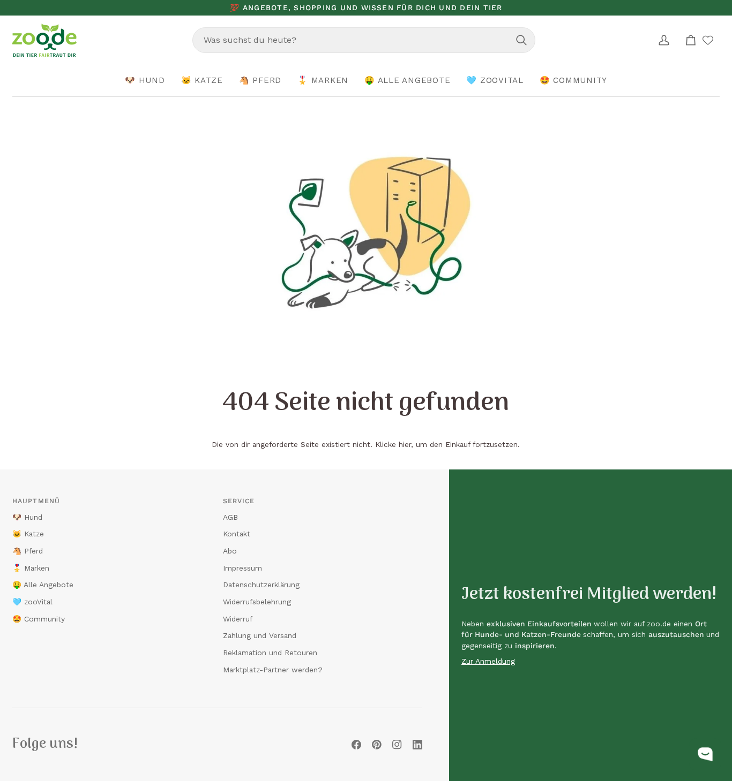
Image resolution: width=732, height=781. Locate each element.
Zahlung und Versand (259, 635)
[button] (145, 81)
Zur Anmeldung (488, 661)
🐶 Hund (27, 517)
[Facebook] (356, 744)
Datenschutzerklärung (261, 584)
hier (405, 444)
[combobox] (363, 40)
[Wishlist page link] (708, 40)
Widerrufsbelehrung (257, 601)
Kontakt (236, 533)
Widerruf (237, 619)
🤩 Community (38, 619)
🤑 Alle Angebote (42, 584)
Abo (230, 551)
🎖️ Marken (30, 568)
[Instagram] (397, 744)
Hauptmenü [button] (36, 501)
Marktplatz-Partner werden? (273, 669)
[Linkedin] (417, 744)
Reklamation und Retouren (270, 652)
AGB (230, 517)
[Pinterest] (377, 744)
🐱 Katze (28, 533)
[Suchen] (521, 40)
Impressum (242, 568)
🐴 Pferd (27, 551)
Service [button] (239, 501)
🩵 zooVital (32, 601)
